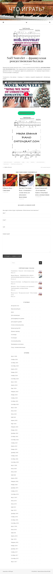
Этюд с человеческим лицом (18, 347)
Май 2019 (13, 507)
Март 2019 (13, 510)
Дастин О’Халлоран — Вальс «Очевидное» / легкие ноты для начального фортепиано (26, 192)
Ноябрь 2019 (14, 491)
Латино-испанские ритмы (17, 325)
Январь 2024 (14, 394)
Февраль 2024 (14, 391)
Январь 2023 (14, 430)
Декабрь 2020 (14, 452)
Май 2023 (13, 417)
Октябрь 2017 (14, 555)
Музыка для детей (15, 328)
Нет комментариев (45, 167)
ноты (28, 162)
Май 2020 (13, 475)
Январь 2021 (14, 449)
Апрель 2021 (14, 446)
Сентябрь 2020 (15, 462)
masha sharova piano (8, 162)
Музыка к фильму (15, 331)
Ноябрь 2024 (14, 375)
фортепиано (6, 164)
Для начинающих (15, 315)
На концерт (14, 337)
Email (4, 220)
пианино (33, 162)
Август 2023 (14, 407)
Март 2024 (13, 388)
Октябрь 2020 (14, 459)
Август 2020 (14, 465)
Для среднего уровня (16, 321)
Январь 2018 (14, 545)
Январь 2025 (14, 372)
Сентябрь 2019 (15, 494)
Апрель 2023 (14, 420)
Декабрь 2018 (14, 513)
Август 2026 (14, 356)
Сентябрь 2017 (15, 558)
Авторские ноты (15, 305)
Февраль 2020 (14, 481)
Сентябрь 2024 (15, 378)
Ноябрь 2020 (14, 455)
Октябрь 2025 (14, 362)
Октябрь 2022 (14, 436)
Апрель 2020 (14, 478)
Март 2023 (13, 423)
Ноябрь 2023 (14, 398)
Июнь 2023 (14, 414)
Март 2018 (13, 539)
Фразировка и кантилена (17, 344)
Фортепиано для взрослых (16, 164)
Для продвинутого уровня (17, 318)
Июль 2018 (14, 529)
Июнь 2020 (14, 471)
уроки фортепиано (41, 162)
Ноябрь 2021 (14, 443)
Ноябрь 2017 (14, 552)
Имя (4, 213)
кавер (23, 162)
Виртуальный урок (15, 309)
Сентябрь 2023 (15, 404)
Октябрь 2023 (14, 401)
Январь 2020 (14, 484)
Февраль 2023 (14, 427)
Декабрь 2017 (14, 548)
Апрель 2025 (14, 369)
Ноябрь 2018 (14, 516)
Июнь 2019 (14, 504)
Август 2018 (14, 526)
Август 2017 (14, 561)
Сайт (4, 227)
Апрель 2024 (14, 385)
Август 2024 (14, 382)
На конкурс (14, 334)
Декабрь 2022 (14, 433)
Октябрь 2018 (14, 520)
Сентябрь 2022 (15, 439)
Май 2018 (13, 532)
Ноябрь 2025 (14, 359)
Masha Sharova (8, 167)
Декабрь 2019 (14, 487)
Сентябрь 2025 (15, 366)
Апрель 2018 (14, 536)
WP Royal (11, 571)
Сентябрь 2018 (15, 523)
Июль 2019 (14, 500)
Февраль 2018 (14, 542)
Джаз (12, 312)
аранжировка (17, 162)
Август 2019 (14, 497)
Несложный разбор (16, 341)
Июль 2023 (14, 410)
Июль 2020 (14, 468)
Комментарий (6, 234)
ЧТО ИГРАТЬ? (26, 9)
